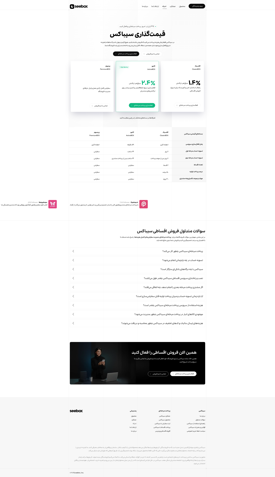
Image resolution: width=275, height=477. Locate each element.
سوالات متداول (200, 420)
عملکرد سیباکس (164, 416)
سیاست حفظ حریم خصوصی (196, 431)
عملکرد (134, 420)
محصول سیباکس (164, 420)
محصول (133, 416)
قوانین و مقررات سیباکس (196, 427)
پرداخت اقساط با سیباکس (162, 427)
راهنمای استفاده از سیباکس (196, 424)
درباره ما (202, 416)
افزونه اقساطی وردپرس (162, 431)
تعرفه (134, 424)
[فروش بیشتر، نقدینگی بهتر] (79, 6)
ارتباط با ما (133, 427)
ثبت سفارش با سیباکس (162, 424)
